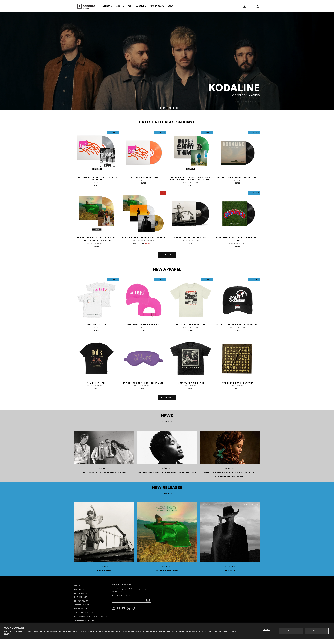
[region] (167, 61)
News (170, 6)
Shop (119, 6)
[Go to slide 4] (170, 108)
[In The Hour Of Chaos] (167, 532)
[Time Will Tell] (230, 532)
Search (77, 585)
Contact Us (79, 589)
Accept (291, 631)
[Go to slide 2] (164, 108)
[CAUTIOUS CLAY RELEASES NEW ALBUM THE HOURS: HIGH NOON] (167, 447)
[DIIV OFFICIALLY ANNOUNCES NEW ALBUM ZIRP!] (104, 447)
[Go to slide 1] (161, 108)
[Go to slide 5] (173, 108)
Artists (106, 6)
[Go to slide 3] (167, 108)
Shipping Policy (81, 593)
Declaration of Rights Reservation (90, 617)
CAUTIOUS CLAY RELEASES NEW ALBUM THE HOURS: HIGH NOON (167, 473)
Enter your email (121, 595)
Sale (130, 6)
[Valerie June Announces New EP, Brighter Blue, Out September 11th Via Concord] (230, 447)
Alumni (140, 6)
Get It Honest (104, 571)
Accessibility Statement (85, 613)
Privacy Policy (81, 601)
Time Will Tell (230, 571)
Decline (316, 631)
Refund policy (80, 597)
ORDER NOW (248, 102)
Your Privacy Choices (84, 621)
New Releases (157, 6)
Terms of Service (82, 605)
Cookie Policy (80, 609)
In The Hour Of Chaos (167, 571)
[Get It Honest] (104, 532)
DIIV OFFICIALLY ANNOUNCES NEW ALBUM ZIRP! (104, 473)
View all (167, 255)
